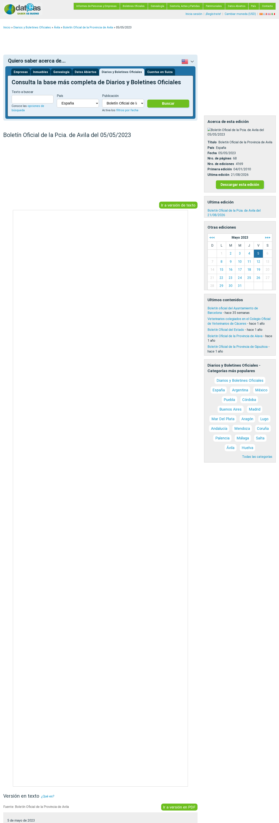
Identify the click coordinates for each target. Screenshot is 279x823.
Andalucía (219, 428)
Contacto (267, 6)
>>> (267, 237)
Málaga (243, 438)
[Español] (261, 14)
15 (221, 270)
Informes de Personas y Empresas (96, 6)
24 (240, 278)
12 (258, 262)
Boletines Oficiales (134, 6)
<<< (212, 237)
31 (240, 286)
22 (221, 278)
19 (258, 270)
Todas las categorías (257, 457)
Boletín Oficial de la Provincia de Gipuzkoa (238, 347)
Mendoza (242, 428)
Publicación (110, 96)
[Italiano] (274, 14)
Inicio (6, 27)
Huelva (247, 448)
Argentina (240, 390)
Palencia (222, 438)
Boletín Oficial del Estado (226, 330)
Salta (260, 438)
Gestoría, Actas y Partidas (185, 6)
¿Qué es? (47, 796)
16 (230, 270)
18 (249, 270)
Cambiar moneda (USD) (240, 14)
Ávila (57, 27)
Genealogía (157, 6)
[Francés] (265, 14)
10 (240, 262)
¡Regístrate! (213, 14)
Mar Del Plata (222, 419)
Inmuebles (40, 72)
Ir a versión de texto (178, 205)
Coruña (263, 428)
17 (240, 270)
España (218, 390)
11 (249, 262)
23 (230, 278)
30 (230, 286)
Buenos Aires (230, 409)
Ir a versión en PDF (179, 807)
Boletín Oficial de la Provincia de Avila (88, 27)
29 (221, 286)
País (253, 6)
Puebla (229, 399)
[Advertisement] (125, 42)
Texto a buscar (22, 92)
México (261, 390)
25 (249, 278)
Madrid (254, 409)
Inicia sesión (193, 14)
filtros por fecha (127, 110)
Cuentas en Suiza (160, 72)
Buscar (168, 103)
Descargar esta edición (240, 185)
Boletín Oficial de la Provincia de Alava (235, 336)
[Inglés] (270, 14)
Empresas (21, 72)
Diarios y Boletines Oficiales (32, 27)
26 (258, 278)
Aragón (247, 419)
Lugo (264, 419)
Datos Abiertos (237, 6)
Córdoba (249, 399)
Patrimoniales (214, 6)
